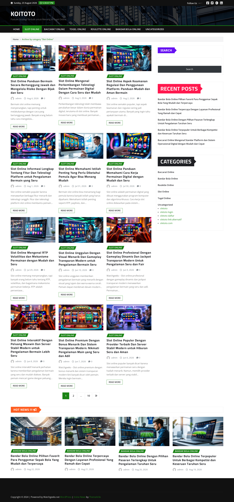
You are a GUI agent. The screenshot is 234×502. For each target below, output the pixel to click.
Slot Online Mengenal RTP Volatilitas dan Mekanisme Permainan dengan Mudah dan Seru (32, 258)
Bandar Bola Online (128, 29)
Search (166, 50)
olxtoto (164, 208)
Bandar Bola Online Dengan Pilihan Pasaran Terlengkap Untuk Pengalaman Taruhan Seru (143, 460)
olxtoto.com (166, 223)
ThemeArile (95, 496)
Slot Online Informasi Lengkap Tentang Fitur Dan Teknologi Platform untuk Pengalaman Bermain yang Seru (32, 174)
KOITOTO (23, 14)
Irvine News (80, 496)
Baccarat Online (54, 29)
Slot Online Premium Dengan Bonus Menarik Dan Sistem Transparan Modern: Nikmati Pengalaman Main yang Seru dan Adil (79, 348)
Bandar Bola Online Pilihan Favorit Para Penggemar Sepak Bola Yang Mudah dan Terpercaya (35, 459)
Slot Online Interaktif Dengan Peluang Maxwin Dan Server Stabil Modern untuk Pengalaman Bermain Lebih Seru (31, 347)
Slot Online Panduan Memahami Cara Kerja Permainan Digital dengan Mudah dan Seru (125, 174)
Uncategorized (155, 29)
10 (88, 395)
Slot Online (32, 29)
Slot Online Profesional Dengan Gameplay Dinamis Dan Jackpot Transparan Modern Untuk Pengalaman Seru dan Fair (129, 258)
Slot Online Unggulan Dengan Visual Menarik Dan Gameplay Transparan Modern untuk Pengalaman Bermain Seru (80, 258)
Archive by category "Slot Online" (38, 39)
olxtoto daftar (167, 215)
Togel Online (78, 29)
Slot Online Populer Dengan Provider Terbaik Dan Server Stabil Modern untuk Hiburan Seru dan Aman (127, 346)
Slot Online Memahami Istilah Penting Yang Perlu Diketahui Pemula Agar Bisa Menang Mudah (80, 174)
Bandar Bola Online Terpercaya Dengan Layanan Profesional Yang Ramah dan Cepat (89, 459)
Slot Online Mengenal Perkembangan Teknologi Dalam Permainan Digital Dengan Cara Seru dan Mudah (80, 86)
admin (18, 98)
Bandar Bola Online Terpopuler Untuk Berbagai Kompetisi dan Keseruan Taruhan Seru (194, 460)
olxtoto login (166, 212)
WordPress (66, 496)
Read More (19, 126)
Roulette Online (101, 29)
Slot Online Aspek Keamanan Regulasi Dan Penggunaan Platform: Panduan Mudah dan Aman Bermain (128, 87)
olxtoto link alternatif (170, 219)
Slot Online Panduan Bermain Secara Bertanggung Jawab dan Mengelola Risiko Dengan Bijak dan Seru (33, 87)
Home (16, 29)
